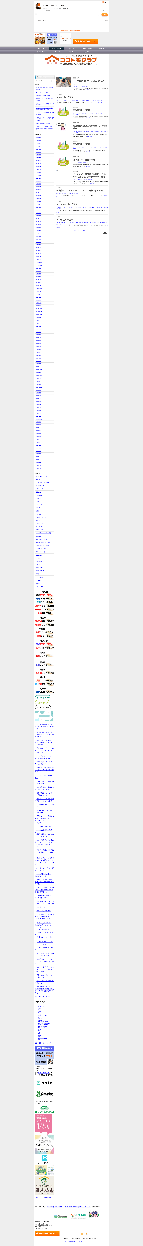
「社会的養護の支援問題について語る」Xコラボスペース (44, 852)
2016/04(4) (38, 410)
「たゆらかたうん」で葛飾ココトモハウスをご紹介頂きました (44, 750)
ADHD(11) (38, 580)
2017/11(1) (38, 355)
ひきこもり (41, 1008)
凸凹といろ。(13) (40, 523)
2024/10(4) (38, 178)
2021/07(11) (39, 262)
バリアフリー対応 (42, 1015)
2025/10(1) (38, 149)
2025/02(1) (38, 172)
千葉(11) (38, 520)
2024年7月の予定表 (64, 97)
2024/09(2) (38, 181)
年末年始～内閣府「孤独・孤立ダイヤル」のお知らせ (44, 727)
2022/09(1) (38, 230)
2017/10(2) (38, 358)
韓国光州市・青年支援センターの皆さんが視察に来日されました (44, 734)
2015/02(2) (38, 442)
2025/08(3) (38, 155)
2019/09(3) (38, 323)
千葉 (39, 1033)
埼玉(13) (38, 507)
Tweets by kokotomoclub (43, 1197)
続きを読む (89, 89)
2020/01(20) (39, 311)
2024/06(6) (38, 189)
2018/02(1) (38, 346)
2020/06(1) (38, 297)
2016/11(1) (38, 390)
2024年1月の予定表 (64, 220)
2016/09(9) (38, 395)
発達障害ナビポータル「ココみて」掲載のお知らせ (44, 961)
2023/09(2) (38, 216)
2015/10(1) (38, 424)
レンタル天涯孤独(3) (41, 548)
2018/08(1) (38, 332)
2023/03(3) (38, 224)
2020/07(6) (38, 294)
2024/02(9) (38, 201)
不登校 (87, 86)
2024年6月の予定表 (81, 110)
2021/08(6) (38, 259)
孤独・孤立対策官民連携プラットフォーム (77, 1207)
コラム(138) (39, 555)
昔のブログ (41, 1039)
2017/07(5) (38, 366)
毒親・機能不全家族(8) (41, 539)
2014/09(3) (38, 454)
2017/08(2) (38, 364)
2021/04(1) (38, 271)
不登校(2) (38, 583)
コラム (39, 1029)
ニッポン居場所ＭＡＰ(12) (42, 545)
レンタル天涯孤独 (42, 1026)
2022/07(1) (38, 236)
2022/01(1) (38, 245)
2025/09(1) (38, 152)
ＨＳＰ (39, 1012)
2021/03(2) (38, 274)
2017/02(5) (38, 381)
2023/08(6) (38, 218)
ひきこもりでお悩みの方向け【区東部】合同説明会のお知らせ (44, 742)
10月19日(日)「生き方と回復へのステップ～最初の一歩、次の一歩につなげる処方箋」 (45, 119)
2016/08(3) (38, 398)
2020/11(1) (38, 282)
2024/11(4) (38, 175)
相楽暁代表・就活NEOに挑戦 (43, 95)
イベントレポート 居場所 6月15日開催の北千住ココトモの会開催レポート (44, 890)
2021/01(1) (38, 276)
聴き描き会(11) (39, 529)
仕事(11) (38, 564)
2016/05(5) (38, 407)
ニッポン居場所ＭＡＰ (43, 1024)
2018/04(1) (38, 340)
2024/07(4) (38, 186)
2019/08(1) (38, 326)
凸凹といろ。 (41, 914)
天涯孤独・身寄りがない (44, 1023)
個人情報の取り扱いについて (73, 1241)
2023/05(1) (38, 221)
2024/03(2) (38, 198)
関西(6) (37, 511)
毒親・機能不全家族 (43, 1021)
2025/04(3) (38, 166)
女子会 (39, 1009)
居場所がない (97, 100)
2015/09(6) (38, 427)
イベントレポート (60, 193)
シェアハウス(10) (40, 485)
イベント (40, 1005)
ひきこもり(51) (39, 488)
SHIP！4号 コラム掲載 (42, 92)
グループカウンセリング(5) (42, 482)
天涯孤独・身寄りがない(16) (43, 542)
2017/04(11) (39, 375)
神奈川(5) (38, 558)
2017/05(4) (38, 372)
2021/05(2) (38, 268)
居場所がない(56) (40, 570)
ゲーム (39, 1014)
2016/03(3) (38, 413)
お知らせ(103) (39, 577)
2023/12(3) (38, 207)
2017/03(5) (38, 378)
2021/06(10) (39, 265)
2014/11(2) (38, 451)
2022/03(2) (38, 239)
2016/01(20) (39, 419)
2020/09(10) (39, 288)
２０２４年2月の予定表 (66, 204)
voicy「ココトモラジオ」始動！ (43, 123)
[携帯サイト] (104, 233)
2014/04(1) (38, 465)
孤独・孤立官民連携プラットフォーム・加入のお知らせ (44, 770)
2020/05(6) (38, 300)
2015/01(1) (38, 445)
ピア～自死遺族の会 (43, 826)
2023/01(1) (38, 227)
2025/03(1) (38, 169)
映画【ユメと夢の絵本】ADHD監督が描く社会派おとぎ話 (44, 882)
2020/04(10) (39, 303)
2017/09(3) (38, 361)
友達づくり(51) (39, 567)
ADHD (82, 114)
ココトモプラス (43, 1073)
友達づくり (92, 100)
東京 (39, 1030)
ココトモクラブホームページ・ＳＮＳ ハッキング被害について (44, 969)
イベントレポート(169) (41, 476)
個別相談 (40, 1020)
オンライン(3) (39, 586)
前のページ (76, 230)
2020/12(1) (38, 279)
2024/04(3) (38, 195)
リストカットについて (45, 930)
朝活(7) (37, 573)
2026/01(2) (38, 140)
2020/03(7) (38, 305)
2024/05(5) (38, 192)
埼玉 (39, 1032)
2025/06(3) (38, 160)
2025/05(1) (38, 163)
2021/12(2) (38, 247)
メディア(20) (39, 514)
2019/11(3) (38, 317)
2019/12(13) (39, 314)
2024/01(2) (38, 204)
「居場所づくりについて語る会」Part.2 (44, 917)
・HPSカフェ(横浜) (45, 919)
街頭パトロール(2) (40, 552)
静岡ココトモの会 (42, 1038)
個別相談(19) (39, 536)
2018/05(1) (38, 337)
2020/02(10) (39, 308)
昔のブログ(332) (40, 526)
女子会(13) (38, 492)
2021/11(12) (39, 250)
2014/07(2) (38, 459)
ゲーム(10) (38, 501)
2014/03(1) (38, 468)
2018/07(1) (38, 335)
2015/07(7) (38, 433)
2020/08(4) (38, 291)
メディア (40, 1017)
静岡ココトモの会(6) (41, 517)
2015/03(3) (38, 439)
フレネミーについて (43, 907)
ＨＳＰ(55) (38, 498)
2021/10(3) (38, 253)
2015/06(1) (38, 436)
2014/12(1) (38, 448)
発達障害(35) (39, 495)
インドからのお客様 (43, 911)
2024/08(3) (38, 184)
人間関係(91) (39, 561)
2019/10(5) (38, 320)
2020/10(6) (38, 285)
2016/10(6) (38, 393)
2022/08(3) (38, 233)
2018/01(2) (38, 349)
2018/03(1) (38, 343)
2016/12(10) (39, 387)
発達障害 (40, 1011)
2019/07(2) (38, 329)
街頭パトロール (42, 1027)
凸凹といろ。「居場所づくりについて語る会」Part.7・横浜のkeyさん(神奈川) (45, 128)
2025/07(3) (38, 158)
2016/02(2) (38, 416)
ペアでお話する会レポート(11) (43, 533)
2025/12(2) (38, 143)
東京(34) (38, 479)
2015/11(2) (38, 422)
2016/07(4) (38, 401)
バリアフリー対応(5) (41, 504)
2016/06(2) (38, 404)
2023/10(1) (38, 213)
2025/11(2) (38, 146)
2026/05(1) (38, 137)
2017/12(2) (38, 352)
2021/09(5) (38, 256)
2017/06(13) (39, 369)
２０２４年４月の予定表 (84, 160)
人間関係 (83, 86)
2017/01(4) (38, 384)
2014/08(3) (38, 456)
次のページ (47, 997)
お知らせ (102, 100)
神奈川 (39, 1035)
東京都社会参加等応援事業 (54, 1207)
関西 (39, 1036)
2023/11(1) (38, 210)
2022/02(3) (38, 242)
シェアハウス (41, 1006)
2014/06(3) (38, 462)
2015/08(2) (38, 430)
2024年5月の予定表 (81, 144)
